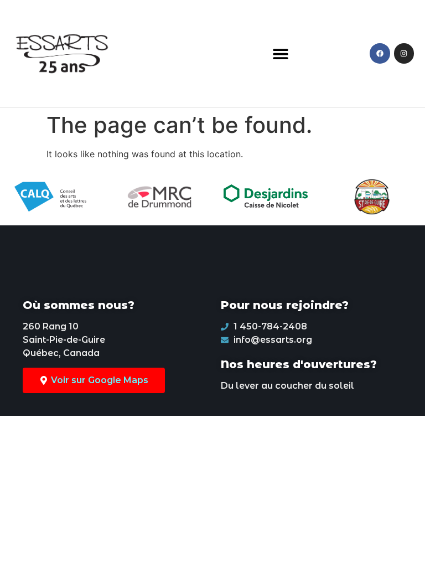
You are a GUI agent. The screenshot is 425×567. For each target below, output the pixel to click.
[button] (280, 53)
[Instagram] (404, 53)
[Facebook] (380, 53)
